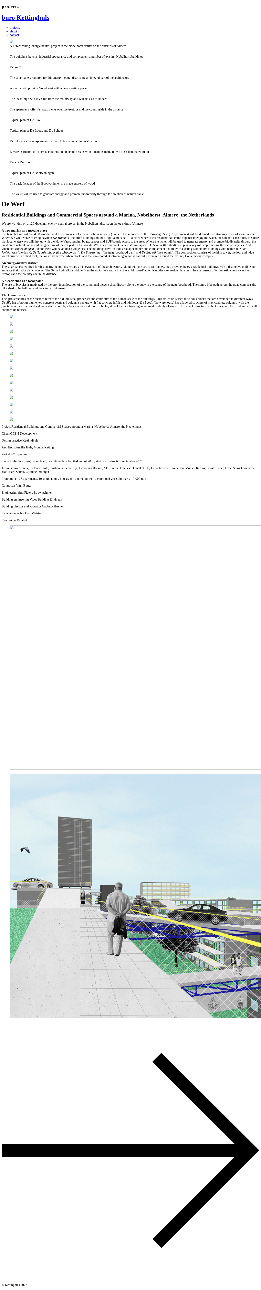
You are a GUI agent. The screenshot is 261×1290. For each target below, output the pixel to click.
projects (15, 27)
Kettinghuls (25, 17)
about (13, 31)
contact (14, 35)
